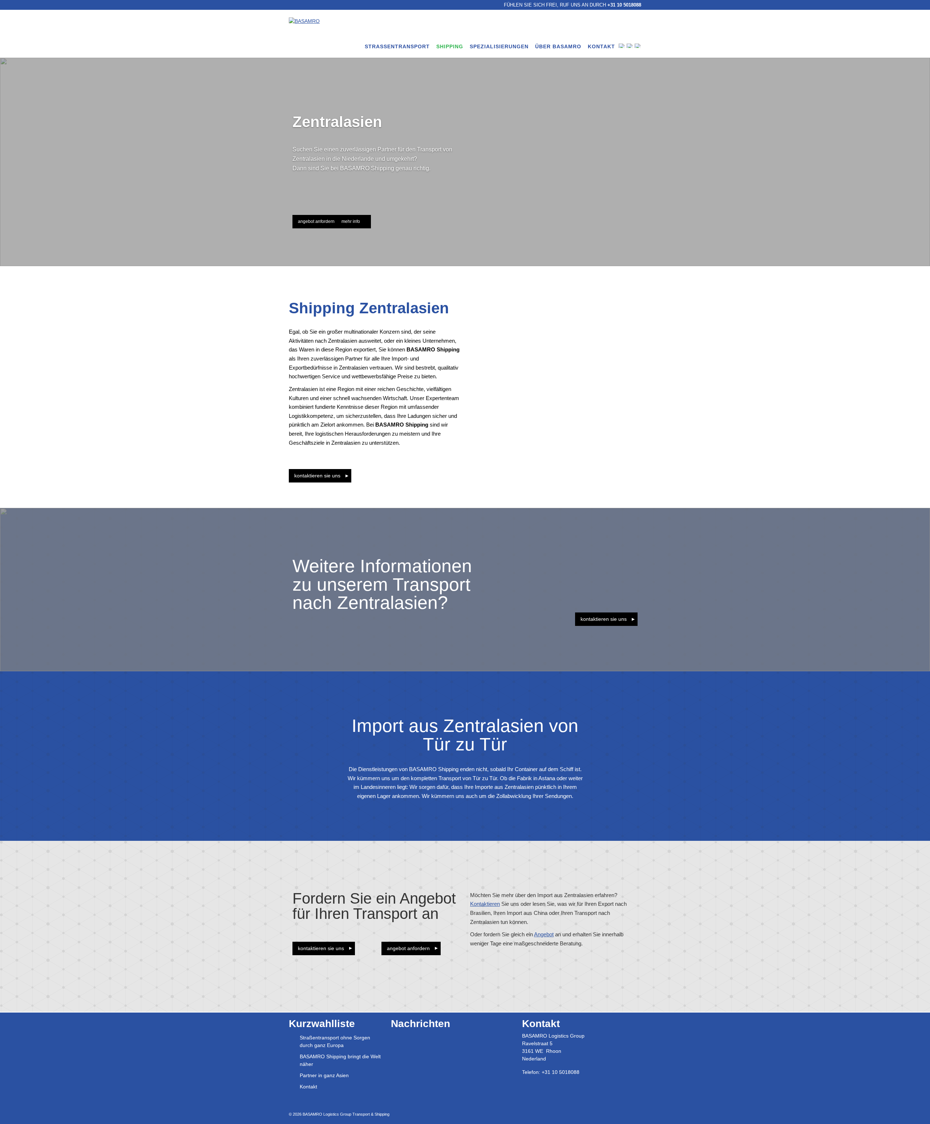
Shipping (449, 46)
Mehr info (350, 221)
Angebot (544, 934)
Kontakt (601, 46)
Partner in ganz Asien (324, 1075)
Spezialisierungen (499, 46)
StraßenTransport (397, 46)
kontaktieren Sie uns (317, 475)
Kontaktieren (485, 904)
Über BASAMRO (558, 46)
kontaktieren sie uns (604, 619)
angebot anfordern (316, 221)
